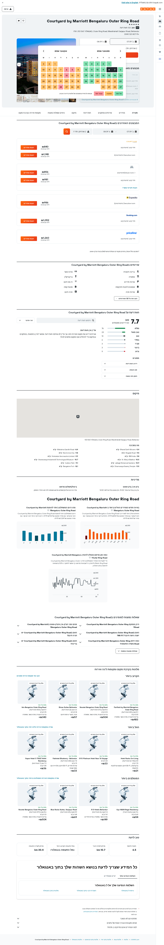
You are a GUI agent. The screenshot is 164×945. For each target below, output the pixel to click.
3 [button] (97, 64)
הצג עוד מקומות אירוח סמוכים (28, 676)
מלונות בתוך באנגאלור (51, 891)
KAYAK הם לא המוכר (128, 918)
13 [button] (120, 75)
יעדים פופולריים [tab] (110, 876)
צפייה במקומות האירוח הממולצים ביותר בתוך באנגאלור (38, 778)
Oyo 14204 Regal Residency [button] (127, 810)
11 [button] (91, 69)
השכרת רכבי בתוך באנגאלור (86, 891)
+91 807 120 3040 (131, 34)
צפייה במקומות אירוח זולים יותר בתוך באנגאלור (35, 727)
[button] (2, 2)
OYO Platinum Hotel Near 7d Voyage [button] (93, 758)
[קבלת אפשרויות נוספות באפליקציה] (160, 33)
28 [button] (115, 87)
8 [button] (109, 69)
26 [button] (86, 81)
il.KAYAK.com (135, 939)
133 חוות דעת (125, 27)
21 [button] (115, 81)
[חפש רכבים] (160, 26)
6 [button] (120, 69)
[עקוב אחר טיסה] (160, 45)
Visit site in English (129, 2)
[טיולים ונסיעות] (160, 52)
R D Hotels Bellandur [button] (99, 810)
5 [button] (86, 64)
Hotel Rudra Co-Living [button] (129, 758)
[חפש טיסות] (160, 16)
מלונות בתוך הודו (106, 939)
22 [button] (109, 81)
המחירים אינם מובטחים (91, 911)
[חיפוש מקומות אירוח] (160, 21)
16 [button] (103, 75)
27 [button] (121, 87)
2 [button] (103, 64)
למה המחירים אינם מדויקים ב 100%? (122, 927)
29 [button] (109, 87)
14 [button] (115, 75)
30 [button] (103, 87)
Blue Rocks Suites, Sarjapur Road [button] (64, 810)
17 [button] (97, 75)
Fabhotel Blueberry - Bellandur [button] (65, 758)
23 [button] (103, 81)
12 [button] (86, 69)
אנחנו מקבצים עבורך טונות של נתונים (122, 923)
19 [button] (86, 75)
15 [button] (109, 75)
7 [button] (114, 69)
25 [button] (92, 81)
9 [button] (103, 69)
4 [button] (91, 64)
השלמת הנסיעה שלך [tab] (127, 876)
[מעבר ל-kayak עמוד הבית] (147, 9)
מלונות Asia (117, 939)
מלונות (126, 939)
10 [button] (98, 69)
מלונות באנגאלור (77, 939)
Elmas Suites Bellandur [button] (68, 707)
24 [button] (97, 81)
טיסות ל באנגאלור (127, 891)
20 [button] (120, 81)
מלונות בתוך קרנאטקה (91, 939)
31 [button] (43, 87)
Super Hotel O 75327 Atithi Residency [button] (35, 759)
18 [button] (92, 75)
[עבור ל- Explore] (160, 40)
